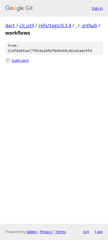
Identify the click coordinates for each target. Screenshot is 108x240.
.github (89, 25)
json (98, 231)
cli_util (26, 25)
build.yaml (20, 60)
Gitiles (31, 231)
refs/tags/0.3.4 (55, 25)
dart (10, 25)
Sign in (97, 8)
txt (86, 231)
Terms (60, 231)
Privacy (46, 231)
